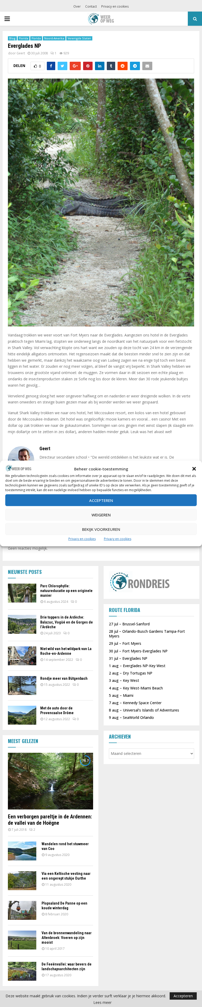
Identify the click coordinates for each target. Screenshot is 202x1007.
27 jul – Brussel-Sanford (129, 624)
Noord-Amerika (54, 38)
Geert (21, 53)
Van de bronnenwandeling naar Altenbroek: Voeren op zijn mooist (67, 937)
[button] (194, 468)
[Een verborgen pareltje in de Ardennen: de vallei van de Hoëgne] (50, 781)
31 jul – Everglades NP (128, 658)
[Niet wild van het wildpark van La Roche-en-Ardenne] (22, 655)
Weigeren (101, 514)
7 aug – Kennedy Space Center (135, 702)
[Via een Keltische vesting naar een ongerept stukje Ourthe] (22, 880)
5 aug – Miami (121, 695)
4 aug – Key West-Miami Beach (136, 688)
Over (77, 6)
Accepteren (101, 500)
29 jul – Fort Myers (125, 643)
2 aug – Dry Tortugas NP (130, 673)
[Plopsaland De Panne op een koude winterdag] (22, 910)
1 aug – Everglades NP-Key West (137, 665)
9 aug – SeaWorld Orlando (131, 717)
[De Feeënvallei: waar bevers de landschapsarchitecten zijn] (22, 971)
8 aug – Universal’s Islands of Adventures (144, 710)
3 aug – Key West (124, 680)
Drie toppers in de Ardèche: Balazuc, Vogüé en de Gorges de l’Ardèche (66, 622)
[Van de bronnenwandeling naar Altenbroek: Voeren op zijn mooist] (22, 940)
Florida (23, 38)
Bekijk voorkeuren (101, 529)
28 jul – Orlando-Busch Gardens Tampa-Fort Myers (147, 634)
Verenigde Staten (79, 38)
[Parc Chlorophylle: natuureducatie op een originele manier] (22, 593)
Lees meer (102, 1002)
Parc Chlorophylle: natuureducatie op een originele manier (66, 591)
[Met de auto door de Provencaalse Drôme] (22, 715)
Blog (12, 38)
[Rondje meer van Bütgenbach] (22, 685)
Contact (91, 6)
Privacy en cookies (82, 539)
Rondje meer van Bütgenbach (64, 678)
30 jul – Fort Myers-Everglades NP (138, 650)
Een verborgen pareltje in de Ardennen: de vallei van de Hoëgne (50, 819)
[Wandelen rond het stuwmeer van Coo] (22, 851)
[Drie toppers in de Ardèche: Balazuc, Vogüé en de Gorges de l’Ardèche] (22, 624)
